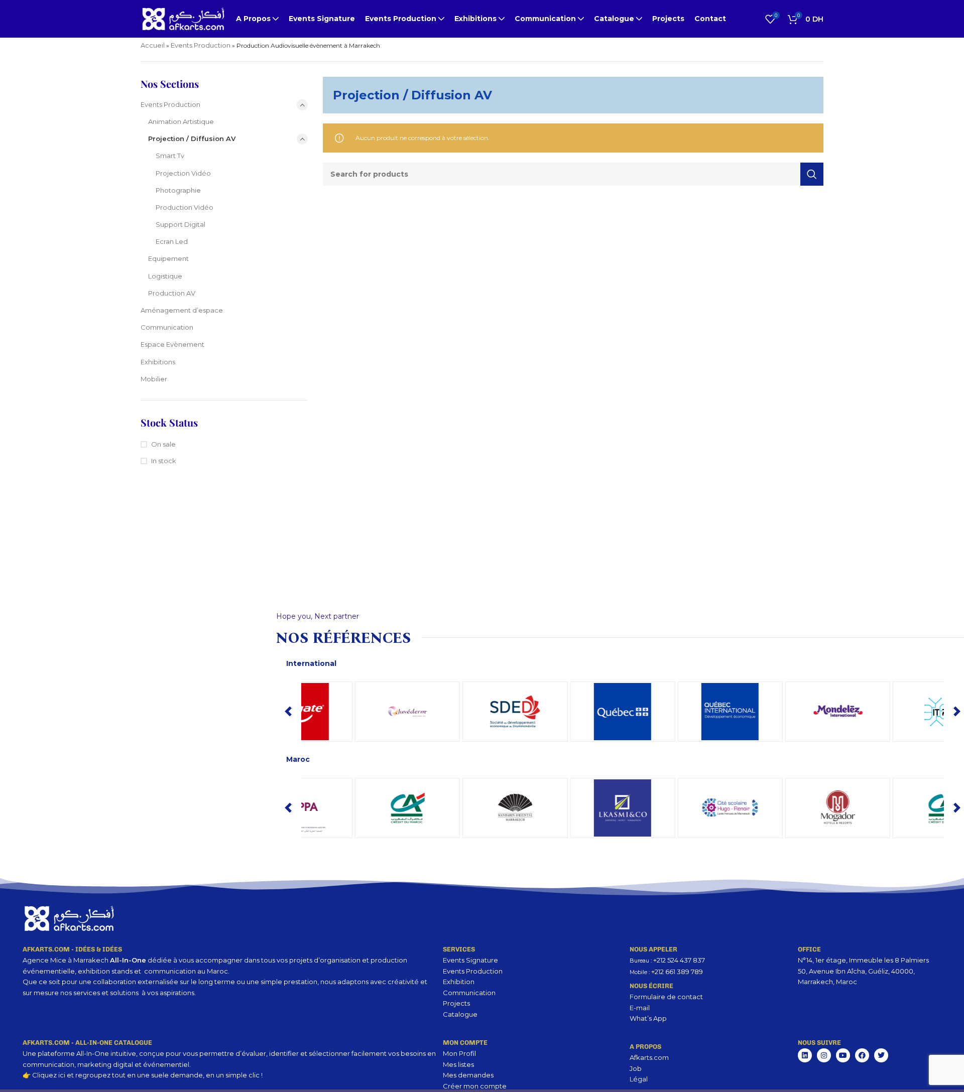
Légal (639, 1079)
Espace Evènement (172, 344)
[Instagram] (824, 1055)
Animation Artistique (181, 121)
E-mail (640, 1008)
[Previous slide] (288, 712)
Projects (456, 1003)
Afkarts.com (649, 1057)
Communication (167, 327)
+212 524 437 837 (679, 960)
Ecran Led (172, 241)
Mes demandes (468, 1075)
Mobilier (154, 379)
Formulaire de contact (666, 997)
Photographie (178, 190)
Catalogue (460, 1014)
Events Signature (470, 960)
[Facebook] (862, 1055)
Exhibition (458, 982)
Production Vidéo (184, 207)
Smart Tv (170, 156)
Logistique (165, 276)
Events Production (200, 45)
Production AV (171, 293)
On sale (163, 444)
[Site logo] (183, 18)
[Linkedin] (805, 1055)
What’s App (648, 1018)
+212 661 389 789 (677, 972)
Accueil (153, 45)
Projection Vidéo (183, 173)
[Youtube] (843, 1055)
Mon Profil (459, 1053)
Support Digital (180, 224)
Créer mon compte (475, 1086)
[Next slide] (957, 712)
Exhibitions (158, 362)
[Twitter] (881, 1055)
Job (636, 1068)
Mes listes (458, 1064)
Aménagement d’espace (182, 310)
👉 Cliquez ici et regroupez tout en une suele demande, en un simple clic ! (143, 1075)
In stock (163, 461)
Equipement (168, 258)
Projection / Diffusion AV (191, 138)
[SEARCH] (811, 174)
